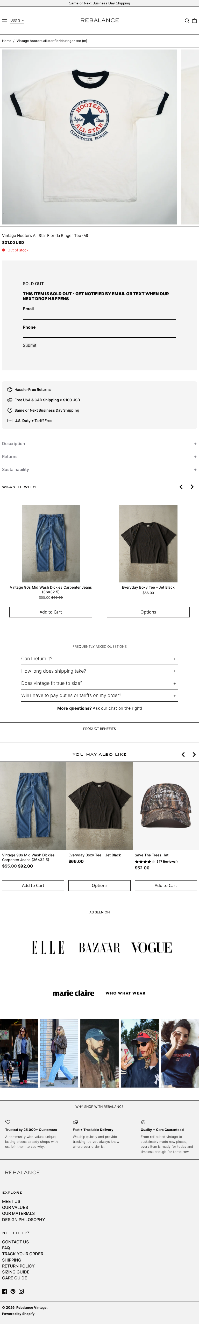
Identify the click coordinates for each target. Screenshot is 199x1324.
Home (6, 41)
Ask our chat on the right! (117, 708)
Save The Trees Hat (151, 855)
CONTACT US (15, 1241)
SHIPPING (11, 1260)
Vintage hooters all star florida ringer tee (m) (52, 41)
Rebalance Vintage (31, 1307)
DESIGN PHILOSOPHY (23, 1219)
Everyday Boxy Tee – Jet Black (148, 587)
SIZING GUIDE (16, 1271)
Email (28, 308)
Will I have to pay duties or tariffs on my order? (71, 695)
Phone (29, 327)
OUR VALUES (15, 1207)
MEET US (11, 1201)
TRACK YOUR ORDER (22, 1253)
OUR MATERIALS (18, 1213)
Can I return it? (36, 658)
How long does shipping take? (53, 671)
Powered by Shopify (18, 1314)
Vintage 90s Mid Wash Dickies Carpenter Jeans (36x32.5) (51, 589)
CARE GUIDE (14, 1277)
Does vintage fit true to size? (51, 683)
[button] (187, 20)
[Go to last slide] (181, 487)
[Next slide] (192, 487)
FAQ (6, 1247)
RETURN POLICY (18, 1266)
